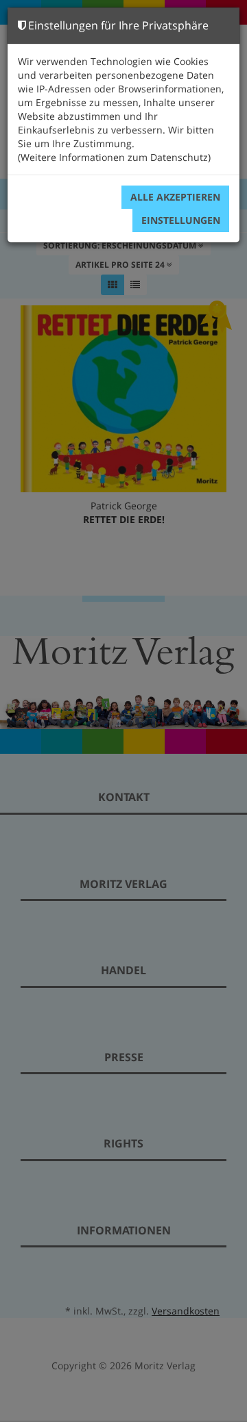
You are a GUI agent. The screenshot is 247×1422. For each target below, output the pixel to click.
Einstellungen (180, 220)
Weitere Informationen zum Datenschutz (114, 157)
